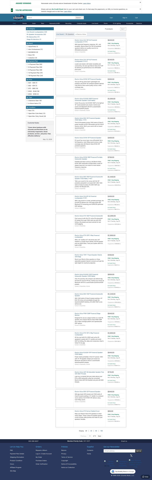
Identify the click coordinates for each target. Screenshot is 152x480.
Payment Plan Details (17, 454)
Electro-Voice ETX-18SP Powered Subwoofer (89, 216)
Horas (89, 454)
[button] (114, 29)
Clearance (139, 23)
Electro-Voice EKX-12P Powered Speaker (87, 391)
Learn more (87, 3)
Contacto (90, 450)
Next (99, 436)
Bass (42, 23)
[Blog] (105, 456)
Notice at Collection (68, 467)
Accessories (129, 23)
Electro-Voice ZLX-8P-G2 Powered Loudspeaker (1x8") (85, 197)
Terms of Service (67, 457)
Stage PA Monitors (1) (34, 39)
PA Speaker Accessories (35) (36, 34)
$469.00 (111, 138)
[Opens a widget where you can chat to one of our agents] (145, 477)
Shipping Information (17, 457)
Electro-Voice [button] (80, 34)
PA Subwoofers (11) (33, 37)
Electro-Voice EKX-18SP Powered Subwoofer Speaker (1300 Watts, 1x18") (89, 177)
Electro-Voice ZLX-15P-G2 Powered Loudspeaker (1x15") (86, 41)
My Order (39, 457)
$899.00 (111, 274)
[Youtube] (140, 456)
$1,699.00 (111, 333)
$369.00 (111, 79)
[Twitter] (131, 456)
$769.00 (111, 157)
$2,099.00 (112, 216)
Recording (68, 23)
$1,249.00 (111, 294)
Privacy (63, 454)
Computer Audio (81, 23)
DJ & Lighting (117, 23)
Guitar (34, 23)
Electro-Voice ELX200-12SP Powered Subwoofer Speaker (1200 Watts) (86, 275)
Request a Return (41, 450)
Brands (25, 23)
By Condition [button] (40, 107)
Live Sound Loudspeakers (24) (37, 32)
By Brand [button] (40, 43)
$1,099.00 (111, 99)
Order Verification (42, 464)
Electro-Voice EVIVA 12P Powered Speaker (88, 79)
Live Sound (95, 23)
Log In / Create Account (44, 454)
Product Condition (16, 460)
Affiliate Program (15, 467)
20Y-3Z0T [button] (78, 441)
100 (101, 431)
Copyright (64, 460)
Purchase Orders (41, 460)
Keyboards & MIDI (55, 23)
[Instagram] (122, 456)
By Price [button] (40, 79)
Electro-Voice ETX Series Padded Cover (87, 411)
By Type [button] (40, 97)
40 (91, 431)
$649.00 (111, 40)
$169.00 (111, 255)
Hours (12, 464)
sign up (138, 451)
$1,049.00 (111, 118)
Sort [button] (122, 29)
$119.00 (111, 372)
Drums (105, 23)
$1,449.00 (111, 177)
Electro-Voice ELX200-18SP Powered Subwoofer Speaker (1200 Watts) (86, 99)
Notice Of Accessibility (69, 464)
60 (96, 431)
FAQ (11, 450)
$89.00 (110, 411)
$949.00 (111, 313)
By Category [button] (40, 29)
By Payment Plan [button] (40, 61)
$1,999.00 (111, 235)
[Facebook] (114, 456)
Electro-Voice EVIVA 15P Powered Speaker (88, 138)
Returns (63, 450)
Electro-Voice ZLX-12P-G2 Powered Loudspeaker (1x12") (86, 60)
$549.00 (111, 60)
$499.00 (111, 196)
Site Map (13, 471)
